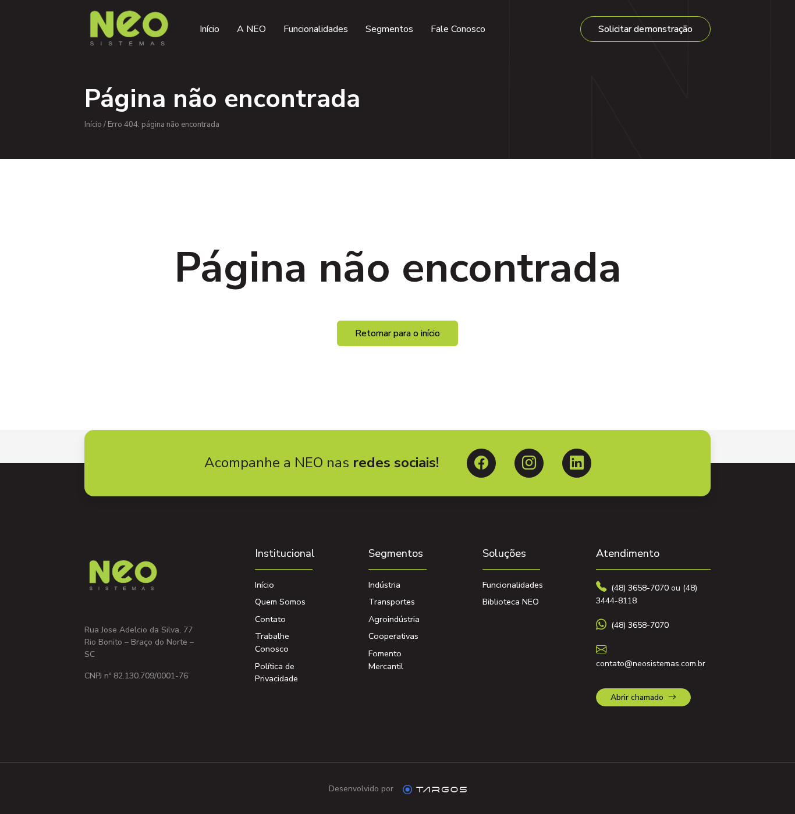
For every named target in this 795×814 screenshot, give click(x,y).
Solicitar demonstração (645, 29)
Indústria (384, 585)
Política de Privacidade (276, 672)
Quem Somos (280, 601)
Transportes (391, 601)
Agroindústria (394, 619)
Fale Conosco (458, 29)
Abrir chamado (637, 697)
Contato (270, 619)
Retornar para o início (397, 333)
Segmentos (389, 29)
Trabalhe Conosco (272, 642)
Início (209, 29)
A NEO (251, 29)
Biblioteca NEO (510, 601)
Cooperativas (393, 636)
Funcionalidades (315, 29)
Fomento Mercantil (385, 660)
